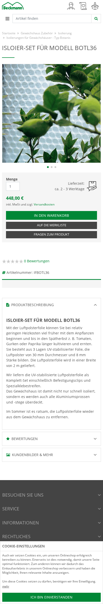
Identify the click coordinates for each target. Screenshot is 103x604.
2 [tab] (51, 167)
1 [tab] (48, 167)
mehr (5, 586)
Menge (12, 179)
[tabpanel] (51, 113)
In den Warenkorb (58, 215)
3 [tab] (55, 167)
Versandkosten (44, 204)
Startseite (9, 33)
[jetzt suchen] (96, 18)
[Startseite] (13, 5)
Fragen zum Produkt (51, 234)
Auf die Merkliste (51, 225)
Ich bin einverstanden (51, 597)
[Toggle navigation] (7, 18)
